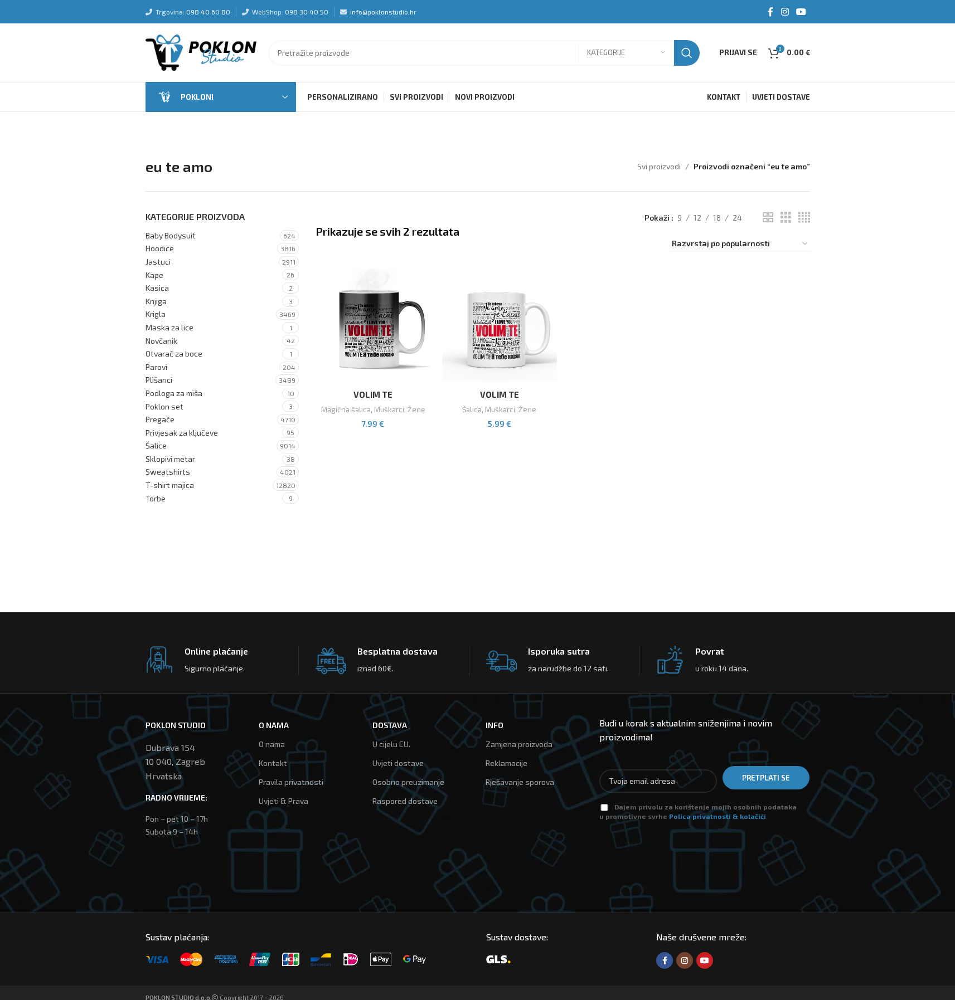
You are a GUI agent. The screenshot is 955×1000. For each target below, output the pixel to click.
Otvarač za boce (174, 353)
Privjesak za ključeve (182, 432)
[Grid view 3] (786, 218)
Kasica (157, 287)
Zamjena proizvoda (519, 744)
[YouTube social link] (800, 11)
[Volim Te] (373, 326)
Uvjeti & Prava (283, 801)
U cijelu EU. (391, 744)
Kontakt (273, 763)
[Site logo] (201, 51)
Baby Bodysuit (171, 235)
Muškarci (389, 409)
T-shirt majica (170, 485)
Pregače (160, 419)
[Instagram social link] (784, 11)
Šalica (472, 409)
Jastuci (158, 261)
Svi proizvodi (659, 166)
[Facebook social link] (770, 11)
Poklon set (164, 406)
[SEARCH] (687, 53)
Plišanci (159, 379)
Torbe (156, 498)
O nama (272, 744)
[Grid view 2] (768, 218)
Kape (154, 275)
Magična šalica (346, 409)
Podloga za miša (174, 393)
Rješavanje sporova (520, 782)
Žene (416, 409)
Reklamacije (506, 763)
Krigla (156, 314)
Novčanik (161, 340)
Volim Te (372, 394)
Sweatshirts (168, 471)
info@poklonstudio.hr (383, 12)
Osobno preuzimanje (408, 782)
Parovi (156, 367)
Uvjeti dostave (398, 763)
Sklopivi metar (170, 459)
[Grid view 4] (804, 218)
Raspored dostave (405, 801)
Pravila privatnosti (291, 782)
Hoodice (160, 248)
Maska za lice (169, 327)
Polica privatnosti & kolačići (717, 816)
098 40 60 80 (208, 12)
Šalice (156, 445)
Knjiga (156, 301)
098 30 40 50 (306, 12)
